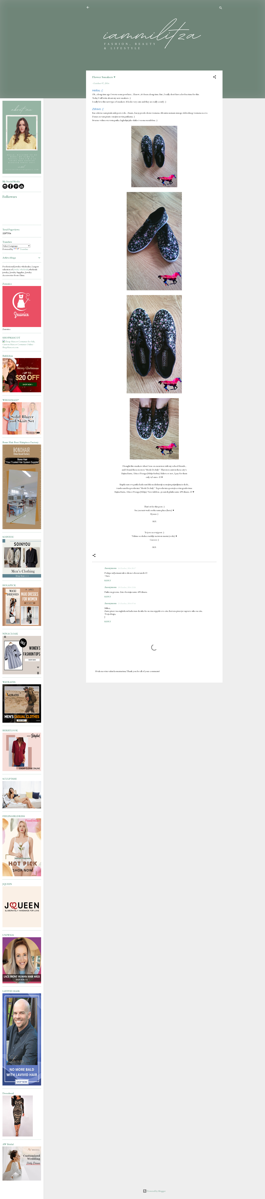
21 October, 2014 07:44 (127, 603)
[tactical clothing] (21, 721)
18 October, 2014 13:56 (127, 587)
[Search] (221, 8)
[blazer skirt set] (21, 433)
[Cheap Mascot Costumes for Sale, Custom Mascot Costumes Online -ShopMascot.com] (21, 347)
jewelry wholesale (20, 269)
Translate (24, 249)
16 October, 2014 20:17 (127, 568)
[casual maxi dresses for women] (21, 625)
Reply (107, 580)
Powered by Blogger (156, 1190)
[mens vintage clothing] (21, 576)
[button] (214, 77)
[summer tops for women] (21, 673)
